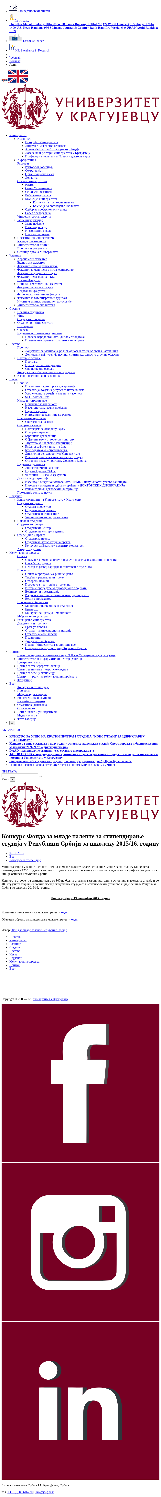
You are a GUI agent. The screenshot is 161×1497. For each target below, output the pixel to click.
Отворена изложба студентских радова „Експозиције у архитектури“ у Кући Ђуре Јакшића (70, 761)
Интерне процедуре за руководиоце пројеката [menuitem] (56, 588)
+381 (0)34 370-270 (20, 1492)
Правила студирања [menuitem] (30, 312)
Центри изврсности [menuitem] (30, 662)
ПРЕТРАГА (9, 771)
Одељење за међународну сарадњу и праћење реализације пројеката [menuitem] (71, 559)
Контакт (14, 61)
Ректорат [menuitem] (23, 163)
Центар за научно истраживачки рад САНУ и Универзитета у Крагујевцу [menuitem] (66, 655)
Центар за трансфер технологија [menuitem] (38, 666)
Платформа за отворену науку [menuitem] (45, 428)
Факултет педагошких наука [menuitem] (36, 276)
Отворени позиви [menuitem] (37, 581)
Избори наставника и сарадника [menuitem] (38, 375)
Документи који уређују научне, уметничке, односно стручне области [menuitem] (72, 354)
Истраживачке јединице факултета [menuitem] (48, 414)
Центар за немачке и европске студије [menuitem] (42, 669)
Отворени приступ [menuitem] (37, 432)
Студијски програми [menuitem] (31, 319)
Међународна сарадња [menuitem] (24, 552)
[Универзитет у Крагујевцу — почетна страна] (80, 128)
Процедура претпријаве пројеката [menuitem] (47, 584)
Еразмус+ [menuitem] (31, 609)
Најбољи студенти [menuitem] (29, 520)
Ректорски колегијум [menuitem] (39, 167)
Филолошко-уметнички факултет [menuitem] (39, 294)
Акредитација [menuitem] (26, 160)
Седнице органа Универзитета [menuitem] (37, 252)
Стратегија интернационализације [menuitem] (48, 630)
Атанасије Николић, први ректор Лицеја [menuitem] (52, 149)
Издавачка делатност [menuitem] (31, 464)
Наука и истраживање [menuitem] (32, 400)
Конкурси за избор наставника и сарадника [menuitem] (46, 372)
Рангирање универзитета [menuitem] (34, 620)
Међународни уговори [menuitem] (32, 616)
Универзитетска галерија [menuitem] (34, 216)
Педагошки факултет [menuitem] (31, 290)
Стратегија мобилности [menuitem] (41, 634)
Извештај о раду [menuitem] (36, 227)
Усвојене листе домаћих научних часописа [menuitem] (53, 393)
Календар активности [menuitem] (31, 241)
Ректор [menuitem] (29, 184)
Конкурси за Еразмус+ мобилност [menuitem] (47, 612)
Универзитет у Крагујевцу (50, 999)
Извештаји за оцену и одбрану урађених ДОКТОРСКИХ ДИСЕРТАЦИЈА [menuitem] (75, 485)
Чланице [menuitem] (15, 255)
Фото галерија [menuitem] (26, 719)
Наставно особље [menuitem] (29, 358)
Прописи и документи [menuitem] (32, 248)
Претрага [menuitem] (31, 361)
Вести (13, 856)
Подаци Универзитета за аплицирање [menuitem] (50, 644)
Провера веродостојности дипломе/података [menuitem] (55, 336)
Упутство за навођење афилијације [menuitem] (48, 443)
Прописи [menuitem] (23, 347)
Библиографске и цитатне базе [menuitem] (45, 446)
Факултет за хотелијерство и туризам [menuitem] (42, 298)
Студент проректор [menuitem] (38, 506)
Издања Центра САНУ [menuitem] (40, 471)
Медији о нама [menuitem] (27, 715)
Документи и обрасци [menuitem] (40, 641)
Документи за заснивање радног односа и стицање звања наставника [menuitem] (71, 351)
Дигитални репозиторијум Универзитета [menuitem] (52, 453)
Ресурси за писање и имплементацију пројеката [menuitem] (57, 595)
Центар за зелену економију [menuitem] (36, 673)
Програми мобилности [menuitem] (32, 602)
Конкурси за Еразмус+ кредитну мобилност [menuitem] (54, 545)
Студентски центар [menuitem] (38, 528)
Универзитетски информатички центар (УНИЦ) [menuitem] (49, 658)
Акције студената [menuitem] (29, 549)
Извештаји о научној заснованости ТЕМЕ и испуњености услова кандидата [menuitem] (76, 482)
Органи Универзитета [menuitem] (32, 181)
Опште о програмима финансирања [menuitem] (49, 574)
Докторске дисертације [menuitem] (32, 478)
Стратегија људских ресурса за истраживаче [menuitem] (54, 390)
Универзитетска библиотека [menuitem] (36, 305)
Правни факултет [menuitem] (28, 280)
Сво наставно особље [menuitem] (39, 368)
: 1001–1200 (79, 24)
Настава (14, 951)
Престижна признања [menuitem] (31, 418)
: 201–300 (33, 24)
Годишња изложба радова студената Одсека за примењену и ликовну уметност (62, 764)
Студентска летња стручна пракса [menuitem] (47, 542)
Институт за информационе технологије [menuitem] (44, 301)
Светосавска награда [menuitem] (39, 421)
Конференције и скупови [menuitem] (34, 697)
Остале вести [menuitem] (26, 708)
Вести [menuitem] (13, 683)
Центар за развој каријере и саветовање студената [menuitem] (58, 566)
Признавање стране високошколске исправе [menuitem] (54, 340)
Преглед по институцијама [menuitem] (43, 365)
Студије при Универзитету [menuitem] (35, 322)
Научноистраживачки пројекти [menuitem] (46, 407)
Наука (13, 954)
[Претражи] (40, 776)
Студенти (15, 958)
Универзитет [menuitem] (18, 135)
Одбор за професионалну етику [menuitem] (46, 209)
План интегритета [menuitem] (37, 234)
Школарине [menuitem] (25, 326)
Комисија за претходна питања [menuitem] (53, 202)
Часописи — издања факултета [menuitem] (46, 474)
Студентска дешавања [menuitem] (32, 704)
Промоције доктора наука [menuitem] (34, 492)
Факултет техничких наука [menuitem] (35, 287)
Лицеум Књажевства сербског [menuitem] (45, 145)
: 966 (32, 27)
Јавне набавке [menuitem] (34, 223)
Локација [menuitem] (31, 177)
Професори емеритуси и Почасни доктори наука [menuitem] (57, 156)
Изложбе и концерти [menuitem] (31, 701)
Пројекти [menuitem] (23, 570)
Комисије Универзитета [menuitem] (41, 198)
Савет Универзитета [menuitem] (38, 188)
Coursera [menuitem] (22, 329)
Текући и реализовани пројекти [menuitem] (46, 577)
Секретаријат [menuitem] (34, 170)
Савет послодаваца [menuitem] (38, 213)
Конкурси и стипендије (25, 860)
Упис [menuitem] (20, 315)
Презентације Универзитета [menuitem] (36, 237)
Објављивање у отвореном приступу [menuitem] (50, 439)
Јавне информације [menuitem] (30, 220)
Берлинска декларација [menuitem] (40, 436)
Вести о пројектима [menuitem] (38, 598)
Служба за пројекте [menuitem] (38, 563)
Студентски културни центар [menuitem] (44, 531)
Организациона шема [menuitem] (39, 174)
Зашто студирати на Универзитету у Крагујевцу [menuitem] (49, 499)
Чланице (15, 943)
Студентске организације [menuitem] (42, 513)
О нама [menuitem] (22, 556)
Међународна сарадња (24, 961)
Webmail (14, 57)
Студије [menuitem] (14, 308)
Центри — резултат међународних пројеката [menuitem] (47, 676)
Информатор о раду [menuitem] (38, 230)
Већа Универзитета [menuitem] (38, 195)
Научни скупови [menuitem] (36, 411)
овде (64, 912)
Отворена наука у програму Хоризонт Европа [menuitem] (56, 460)
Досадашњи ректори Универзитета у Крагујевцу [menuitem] (57, 152)
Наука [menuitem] (13, 379)
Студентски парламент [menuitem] (40, 510)
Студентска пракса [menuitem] (37, 538)
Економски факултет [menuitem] (31, 262)
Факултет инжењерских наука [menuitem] (37, 266)
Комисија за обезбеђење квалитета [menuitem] (56, 206)
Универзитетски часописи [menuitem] (42, 467)
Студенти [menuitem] (15, 496)
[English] (18, 81)
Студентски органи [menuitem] (30, 503)
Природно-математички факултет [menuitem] (39, 283)
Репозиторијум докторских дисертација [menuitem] (51, 489)
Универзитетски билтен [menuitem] (33, 244)
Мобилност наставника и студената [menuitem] (49, 605)
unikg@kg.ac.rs (44, 1492)
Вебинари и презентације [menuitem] (42, 591)
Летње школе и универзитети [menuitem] (37, 712)
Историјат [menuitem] (24, 138)
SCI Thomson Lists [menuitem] (37, 397)
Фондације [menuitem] (24, 680)
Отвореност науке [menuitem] (29, 425)
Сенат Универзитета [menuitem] (38, 191)
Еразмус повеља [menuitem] (36, 627)
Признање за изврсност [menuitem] (41, 404)
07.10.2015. (16, 853)
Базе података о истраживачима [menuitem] (46, 450)
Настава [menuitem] (14, 344)
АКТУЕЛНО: (11, 729)
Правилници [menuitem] (33, 637)
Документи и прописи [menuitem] (32, 623)
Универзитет (18, 940)
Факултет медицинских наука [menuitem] (37, 273)
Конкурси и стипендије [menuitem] (33, 687)
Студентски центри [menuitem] (30, 524)
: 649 (112, 27)
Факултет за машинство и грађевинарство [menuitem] (45, 269)
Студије (14, 947)
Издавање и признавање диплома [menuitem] (39, 333)
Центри (14, 965)
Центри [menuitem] (14, 651)
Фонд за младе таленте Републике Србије (39, 930)
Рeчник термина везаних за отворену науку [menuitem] (54, 457)
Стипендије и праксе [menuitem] (31, 535)
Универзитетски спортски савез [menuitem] (46, 517)
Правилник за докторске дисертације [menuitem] (50, 386)
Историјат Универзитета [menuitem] (41, 142)
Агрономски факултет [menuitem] (32, 259)
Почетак (15, 936)
